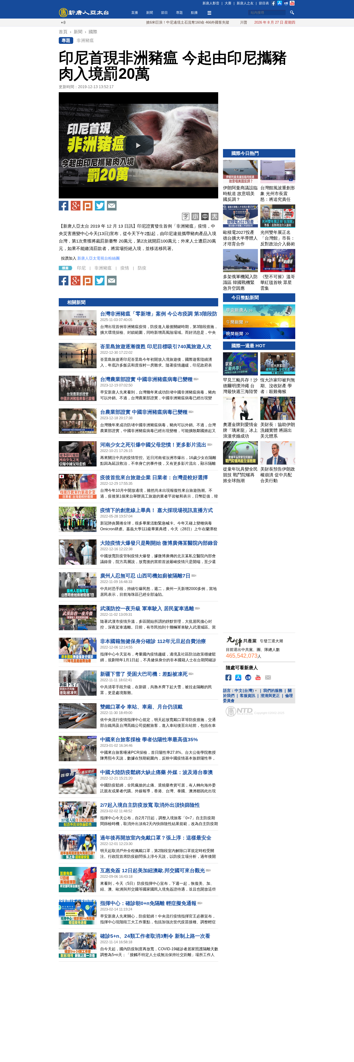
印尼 (81, 268)
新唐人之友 (245, 3)
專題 (179, 12)
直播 (134, 12)
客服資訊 (247, 696)
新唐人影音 (211, 3)
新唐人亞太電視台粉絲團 (98, 258)
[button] (138, 145)
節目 (164, 12)
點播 (194, 12)
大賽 (228, 3)
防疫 (142, 268)
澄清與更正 (270, 696)
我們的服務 (272, 690)
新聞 (149, 12)
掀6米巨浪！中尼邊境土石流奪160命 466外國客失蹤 (163, 22)
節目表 (264, 3)
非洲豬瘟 (85, 40)
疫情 (124, 268)
